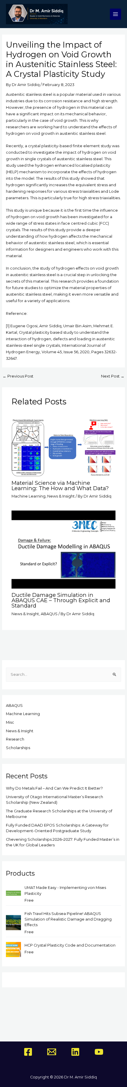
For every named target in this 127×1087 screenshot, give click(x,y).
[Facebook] (28, 1051)
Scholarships (18, 748)
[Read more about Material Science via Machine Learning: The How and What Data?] (63, 447)
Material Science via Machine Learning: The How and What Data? (60, 485)
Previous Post (18, 376)
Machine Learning (28, 496)
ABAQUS (49, 614)
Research (15, 739)
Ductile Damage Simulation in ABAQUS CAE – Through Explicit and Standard (61, 600)
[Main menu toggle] (115, 14)
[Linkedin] (75, 1051)
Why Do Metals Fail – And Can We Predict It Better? (54, 788)
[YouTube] (99, 1051)
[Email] (51, 1051)
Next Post (112, 376)
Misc (10, 722)
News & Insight (61, 496)
